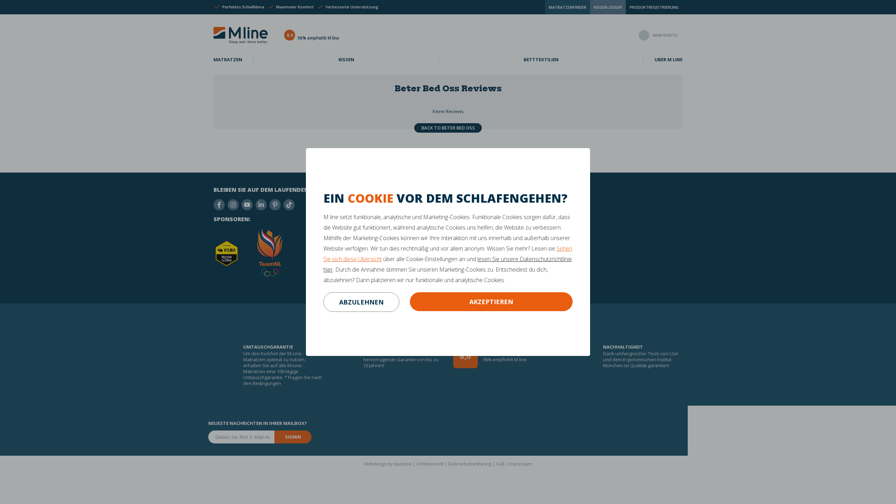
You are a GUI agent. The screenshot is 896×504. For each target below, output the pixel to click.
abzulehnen (361, 302)
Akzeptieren (491, 302)
